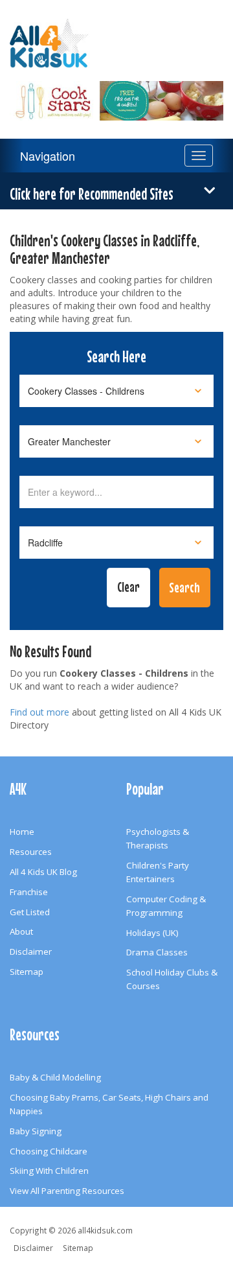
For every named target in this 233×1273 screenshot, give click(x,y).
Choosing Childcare (48, 1151)
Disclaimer (31, 951)
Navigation (47, 155)
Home (22, 831)
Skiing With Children (49, 1170)
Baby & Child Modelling (55, 1077)
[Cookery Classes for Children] (116, 92)
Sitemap (26, 971)
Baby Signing (35, 1131)
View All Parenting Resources (67, 1191)
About (21, 931)
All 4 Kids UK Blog (43, 872)
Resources (31, 852)
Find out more (39, 712)
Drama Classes (157, 952)
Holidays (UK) (152, 933)
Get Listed (30, 912)
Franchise (29, 892)
